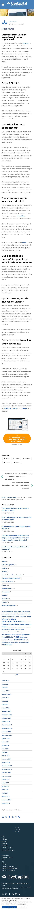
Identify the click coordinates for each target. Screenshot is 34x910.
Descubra (4, 841)
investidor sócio (26, 627)
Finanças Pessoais (7, 582)
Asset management (8, 565)
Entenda (4, 843)
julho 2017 (5, 783)
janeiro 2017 (6, 803)
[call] (19, 816)
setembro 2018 (7, 735)
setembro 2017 (7, 776)
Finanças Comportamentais (11, 578)
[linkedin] (12, 816)
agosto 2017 (6, 779)
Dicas (29, 616)
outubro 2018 (6, 732)
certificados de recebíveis (8, 616)
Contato (4, 865)
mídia (22, 629)
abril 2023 (5, 704)
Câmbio (4, 568)
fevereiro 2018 (6, 759)
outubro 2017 (6, 772)
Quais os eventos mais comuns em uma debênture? (16, 527)
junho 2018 (5, 745)
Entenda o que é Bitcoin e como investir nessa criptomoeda (14, 37)
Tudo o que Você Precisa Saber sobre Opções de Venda (15, 509)
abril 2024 (5, 687)
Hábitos (5, 627)
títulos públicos (14, 642)
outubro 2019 (6, 718)
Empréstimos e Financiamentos (12, 575)
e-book (12, 619)
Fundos (4, 585)
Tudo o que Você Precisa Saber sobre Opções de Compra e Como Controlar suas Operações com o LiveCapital (15, 537)
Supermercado (24, 637)
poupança (26, 634)
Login (3, 838)
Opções (4, 595)
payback (22, 632)
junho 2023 (5, 698)
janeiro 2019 (6, 721)
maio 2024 (5, 684)
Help (3, 863)
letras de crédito (6, 629)
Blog (3, 859)
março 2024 (5, 691)
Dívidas (4, 571)
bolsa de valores (26, 611)
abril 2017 (5, 793)
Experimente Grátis (8, 851)
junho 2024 (5, 681)
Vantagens (5, 845)
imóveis (20, 627)
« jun (16, 674)
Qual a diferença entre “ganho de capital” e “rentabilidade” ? (17, 518)
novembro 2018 (7, 728)
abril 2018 (5, 752)
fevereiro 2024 (6, 694)
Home (3, 836)
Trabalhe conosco (7, 857)
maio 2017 (5, 789)
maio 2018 (5, 749)
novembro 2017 (7, 769)
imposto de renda (13, 627)
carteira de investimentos (11, 614)
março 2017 (5, 796)
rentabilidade (7, 637)
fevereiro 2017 (6, 800)
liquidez (12, 629)
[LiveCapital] (17, 6)
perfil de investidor (6, 634)
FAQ (3, 861)
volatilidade (7, 644)
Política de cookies (8, 870)
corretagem (23, 616)
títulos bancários (6, 642)
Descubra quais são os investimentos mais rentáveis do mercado (15, 485)
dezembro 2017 (7, 766)
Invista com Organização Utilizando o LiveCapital (15, 548)
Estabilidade (27, 622)
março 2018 (5, 755)
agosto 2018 (6, 738)
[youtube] (3, 816)
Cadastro (4, 839)
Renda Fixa (5, 599)
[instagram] (6, 816)
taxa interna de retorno (7, 639)
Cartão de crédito (22, 614)
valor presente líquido (24, 642)
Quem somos (5, 855)
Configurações (22, 907)
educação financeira (13, 621)
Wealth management (9, 605)
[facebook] (9, 816)
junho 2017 (5, 786)
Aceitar (5, 907)
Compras (17, 616)
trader (27, 639)
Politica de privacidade (10, 868)
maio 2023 (5, 701)
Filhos (4, 624)
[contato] (16, 816)
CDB (29, 614)
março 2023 (5, 708)
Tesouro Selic (19, 639)
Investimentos (8, 29)
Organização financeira (7, 632)
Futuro (9, 624)
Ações (3, 561)
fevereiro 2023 (6, 711)
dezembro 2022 (7, 715)
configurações (22, 904)
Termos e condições (8, 866)
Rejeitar (13, 907)
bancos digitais (17, 611)
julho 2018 (5, 742)
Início (3, 497)
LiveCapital (13, 21)
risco (17, 637)
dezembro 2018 (7, 725)
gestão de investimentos (21, 624)
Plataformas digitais (16, 634)
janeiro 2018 (6, 762)
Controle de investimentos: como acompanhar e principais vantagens (18, 476)
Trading (4, 602)
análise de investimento (7, 611)
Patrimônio (16, 632)
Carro (3, 614)
